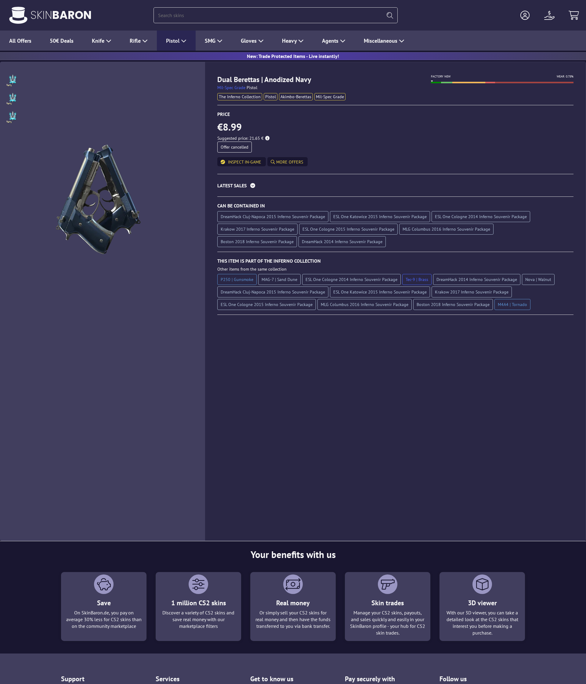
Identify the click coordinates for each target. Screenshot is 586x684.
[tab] (395, 186)
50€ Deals (62, 40)
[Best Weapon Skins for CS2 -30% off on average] (18, 15)
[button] (525, 15)
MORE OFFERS (289, 162)
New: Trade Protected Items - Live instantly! (293, 56)
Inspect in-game (244, 162)
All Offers (20, 40)
